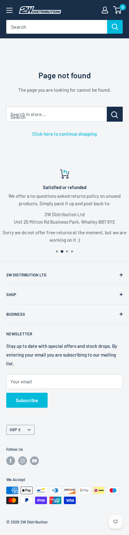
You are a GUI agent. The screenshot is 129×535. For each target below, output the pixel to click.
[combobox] (56, 27)
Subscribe (27, 400)
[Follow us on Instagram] (22, 460)
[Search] (115, 27)
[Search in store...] (115, 114)
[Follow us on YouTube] (34, 460)
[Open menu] (9, 10)
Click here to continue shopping (64, 134)
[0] (117, 10)
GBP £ (15, 429)
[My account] (105, 10)
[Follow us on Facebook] (10, 460)
